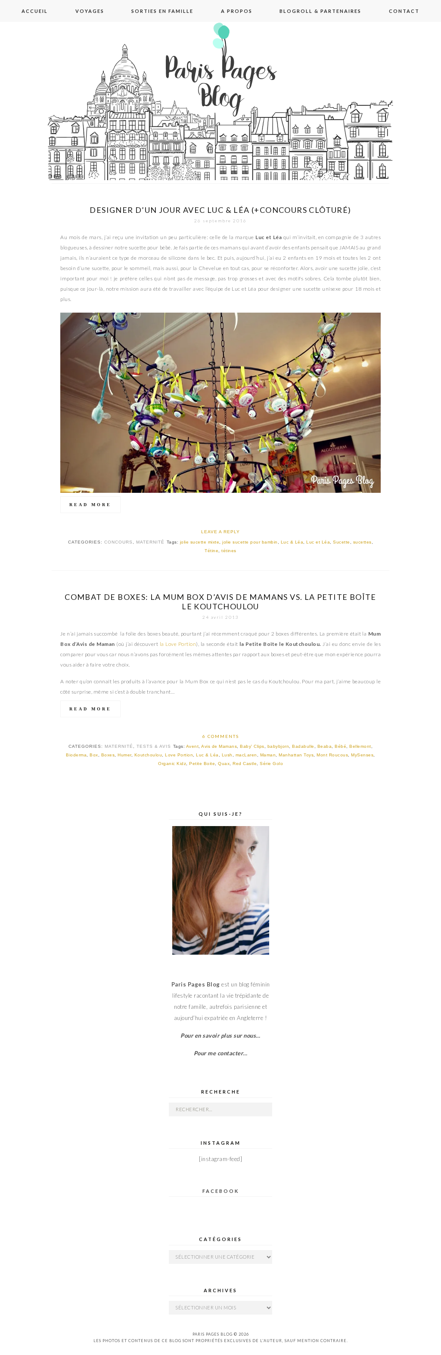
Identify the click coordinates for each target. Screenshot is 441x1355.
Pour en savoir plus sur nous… (220, 1035)
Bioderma (76, 755)
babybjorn (278, 746)
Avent (192, 746)
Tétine (211, 550)
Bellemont (360, 746)
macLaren (246, 755)
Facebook (220, 1191)
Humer (124, 755)
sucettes (362, 542)
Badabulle (303, 746)
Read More (90, 504)
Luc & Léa (292, 542)
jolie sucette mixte (200, 542)
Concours (118, 542)
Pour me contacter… (221, 1053)
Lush (227, 755)
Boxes (108, 755)
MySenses (362, 755)
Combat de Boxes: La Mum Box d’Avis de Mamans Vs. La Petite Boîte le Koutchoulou (220, 601)
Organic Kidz (172, 763)
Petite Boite (202, 763)
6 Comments (220, 736)
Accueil (35, 11)
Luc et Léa (318, 542)
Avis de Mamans (219, 746)
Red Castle (245, 763)
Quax (224, 763)
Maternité (150, 542)
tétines (228, 550)
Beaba (324, 746)
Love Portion (179, 755)
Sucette (341, 542)
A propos (236, 11)
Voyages (89, 11)
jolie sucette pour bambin (250, 542)
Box (94, 755)
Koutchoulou (148, 755)
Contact (404, 11)
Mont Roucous (332, 755)
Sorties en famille (162, 11)
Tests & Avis (154, 746)
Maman (268, 755)
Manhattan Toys (296, 755)
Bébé (340, 746)
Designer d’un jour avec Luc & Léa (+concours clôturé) (220, 210)
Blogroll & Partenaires (320, 11)
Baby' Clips (252, 746)
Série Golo (271, 763)
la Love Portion (178, 644)
